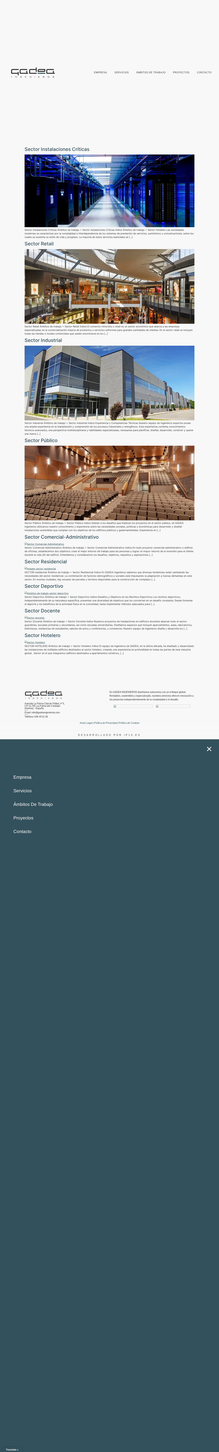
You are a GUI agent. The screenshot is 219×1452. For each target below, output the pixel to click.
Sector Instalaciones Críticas (57, 149)
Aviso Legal (86, 723)
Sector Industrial (43, 340)
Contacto (204, 72)
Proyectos (181, 72)
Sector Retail (39, 244)
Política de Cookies (129, 723)
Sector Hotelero (42, 635)
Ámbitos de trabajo (151, 72)
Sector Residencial (46, 562)
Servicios (121, 72)
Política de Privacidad (105, 723)
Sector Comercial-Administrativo (62, 537)
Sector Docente (42, 611)
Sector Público (41, 440)
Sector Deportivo (44, 586)
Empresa (100, 72)
